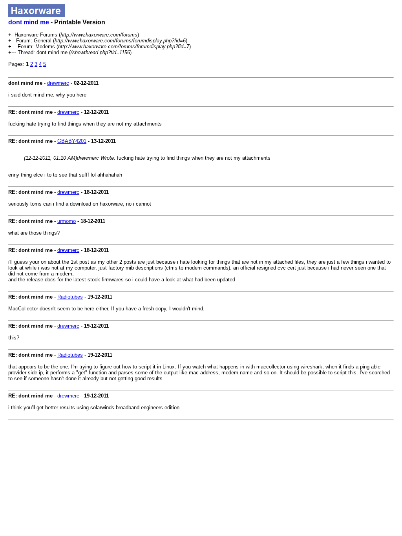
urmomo (66, 221)
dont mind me (28, 22)
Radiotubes (70, 297)
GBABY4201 (71, 141)
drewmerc (58, 83)
